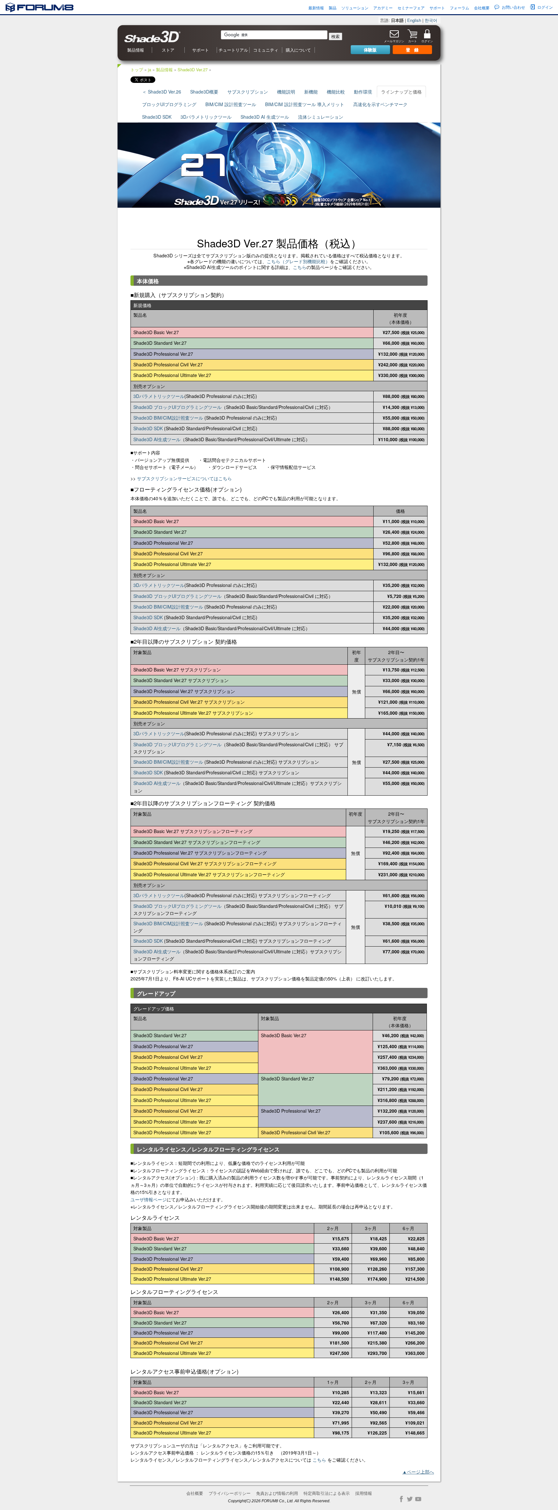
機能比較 (336, 91)
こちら (299, 267)
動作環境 (363, 91)
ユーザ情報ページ (148, 1199)
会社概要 (482, 7)
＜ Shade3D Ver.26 (161, 91)
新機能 (311, 91)
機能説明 (286, 91)
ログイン (545, 7)
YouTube (418, 1499)
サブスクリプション (247, 91)
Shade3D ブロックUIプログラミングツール (177, 407)
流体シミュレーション (320, 117)
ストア (168, 50)
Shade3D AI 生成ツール (265, 117)
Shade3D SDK (156, 117)
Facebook (401, 1499)
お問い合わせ (513, 7)
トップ (136, 69)
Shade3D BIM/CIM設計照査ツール (168, 417)
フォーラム (459, 7)
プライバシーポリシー (230, 1493)
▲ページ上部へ (418, 1471)
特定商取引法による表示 (327, 1493)
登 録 (412, 49)
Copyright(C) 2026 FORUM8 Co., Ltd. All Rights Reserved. (279, 1501)
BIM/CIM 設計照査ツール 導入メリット (304, 104)
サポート (437, 7)
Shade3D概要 (204, 91)
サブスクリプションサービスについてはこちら (184, 478)
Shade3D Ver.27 (193, 69)
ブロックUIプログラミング (169, 104)
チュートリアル (233, 50)
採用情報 (363, 1493)
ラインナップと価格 (401, 91)
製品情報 (135, 50)
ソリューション (354, 7)
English (414, 20)
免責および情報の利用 (277, 1493)
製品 (332, 7)
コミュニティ (265, 50)
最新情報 (316, 7)
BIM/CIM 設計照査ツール (230, 104)
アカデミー (383, 7)
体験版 (370, 49)
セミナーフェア (411, 7)
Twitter (410, 1499)
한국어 (431, 20)
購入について (298, 50)
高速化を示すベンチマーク (380, 104)
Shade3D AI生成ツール (157, 439)
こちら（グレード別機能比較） (298, 261)
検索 (335, 36)
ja (149, 69)
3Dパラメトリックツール (206, 117)
